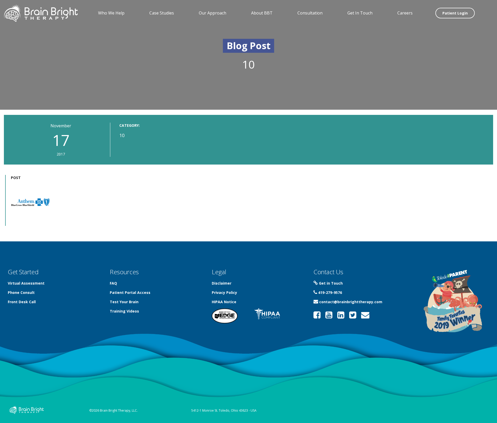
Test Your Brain (124, 301)
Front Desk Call (22, 301)
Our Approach (212, 13)
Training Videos (124, 311)
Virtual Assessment (26, 283)
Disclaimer (221, 283)
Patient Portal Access (130, 292)
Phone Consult (21, 292)
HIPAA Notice (224, 301)
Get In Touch (359, 13)
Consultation (310, 13)
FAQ (113, 283)
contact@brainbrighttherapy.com (350, 301)
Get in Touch (330, 283)
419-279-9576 (329, 292)
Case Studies (161, 13)
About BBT (262, 13)
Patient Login (455, 13)
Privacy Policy (224, 292)
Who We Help (111, 13)
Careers (405, 13)
